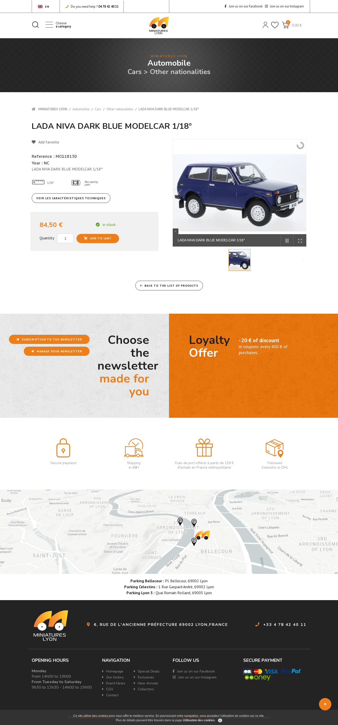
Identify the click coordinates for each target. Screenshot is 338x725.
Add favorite (48, 141)
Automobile (81, 109)
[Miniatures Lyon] (159, 25)
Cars (98, 109)
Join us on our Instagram (286, 6)
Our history (114, 677)
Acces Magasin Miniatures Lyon (169, 532)
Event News (115, 683)
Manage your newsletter (59, 351)
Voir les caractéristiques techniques (71, 198)
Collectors (145, 689)
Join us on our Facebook (245, 6)
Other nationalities (119, 109)
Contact (112, 695)
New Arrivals (147, 683)
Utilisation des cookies (199, 720)
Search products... (35, 24)
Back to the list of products (171, 285)
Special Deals (148, 671)
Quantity (47, 237)
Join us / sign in (265, 24)
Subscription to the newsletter (51, 339)
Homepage (114, 671)
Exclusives (145, 677)
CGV (109, 689)
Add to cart (100, 238)
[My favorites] (274, 24)
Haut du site (325, 704)
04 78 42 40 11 (108, 6)
